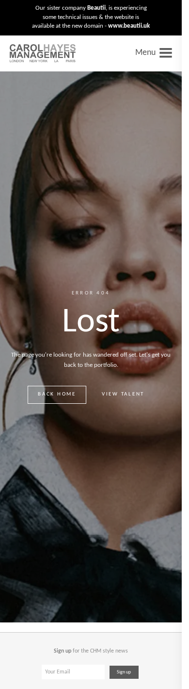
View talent (123, 394)
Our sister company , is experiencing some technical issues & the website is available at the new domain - (91, 17)
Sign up (124, 672)
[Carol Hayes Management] (43, 53)
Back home (57, 394)
